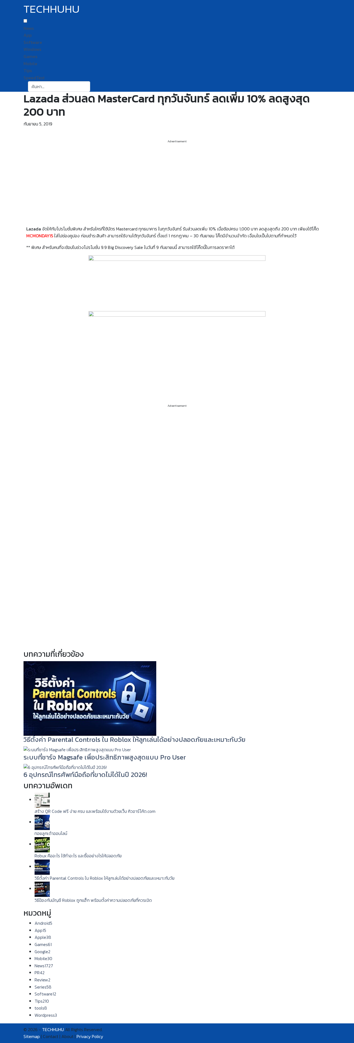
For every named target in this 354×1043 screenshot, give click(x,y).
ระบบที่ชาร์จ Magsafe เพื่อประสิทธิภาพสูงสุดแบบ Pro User (105, 757)
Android (43, 923)
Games (30, 56)
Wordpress (46, 1015)
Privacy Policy (90, 1036)
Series (43, 987)
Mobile (30, 63)
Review (42, 979)
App (28, 35)
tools (41, 1008)
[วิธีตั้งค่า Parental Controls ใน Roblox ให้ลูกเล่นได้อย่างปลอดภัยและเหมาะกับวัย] (90, 698)
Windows (32, 49)
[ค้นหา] (93, 86)
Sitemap (32, 1036)
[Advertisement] (177, 182)
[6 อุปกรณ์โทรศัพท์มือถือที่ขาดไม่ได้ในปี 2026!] (65, 766)
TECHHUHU (52, 9)
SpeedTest (34, 77)
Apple (43, 937)
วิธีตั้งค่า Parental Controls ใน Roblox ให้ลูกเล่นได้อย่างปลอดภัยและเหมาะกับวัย (135, 739)
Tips (28, 70)
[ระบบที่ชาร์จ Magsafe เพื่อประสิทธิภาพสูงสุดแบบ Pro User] (77, 749)
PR (40, 972)
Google (42, 951)
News (29, 28)
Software (33, 42)
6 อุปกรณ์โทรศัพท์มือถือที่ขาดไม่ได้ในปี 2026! (85, 774)
